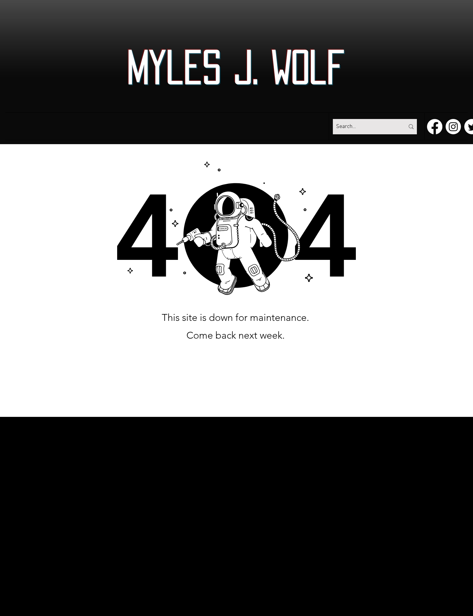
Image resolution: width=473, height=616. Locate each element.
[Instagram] (453, 126)
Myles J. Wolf (236, 67)
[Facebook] (434, 126)
